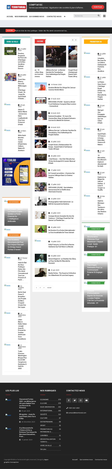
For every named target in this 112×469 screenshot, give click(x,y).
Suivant (49, 287)
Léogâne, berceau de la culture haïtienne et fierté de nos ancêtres (102, 64)
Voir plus (98, 7)
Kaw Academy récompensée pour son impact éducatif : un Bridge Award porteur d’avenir (16, 245)
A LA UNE (50, 403)
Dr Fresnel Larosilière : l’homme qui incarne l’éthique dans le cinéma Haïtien (61, 175)
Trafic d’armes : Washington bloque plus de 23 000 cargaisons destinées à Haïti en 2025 (22, 359)
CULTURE (50, 418)
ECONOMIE (50, 399)
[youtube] (86, 400)
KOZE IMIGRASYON (50, 407)
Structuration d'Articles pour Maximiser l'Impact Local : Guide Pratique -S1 (95, 242)
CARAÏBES (50, 435)
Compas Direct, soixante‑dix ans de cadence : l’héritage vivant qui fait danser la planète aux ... (61, 218)
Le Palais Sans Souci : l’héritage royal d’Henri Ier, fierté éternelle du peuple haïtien (102, 90)
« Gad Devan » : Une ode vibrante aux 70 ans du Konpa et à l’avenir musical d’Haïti (61, 161)
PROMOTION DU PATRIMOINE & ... (50, 430)
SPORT (50, 425)
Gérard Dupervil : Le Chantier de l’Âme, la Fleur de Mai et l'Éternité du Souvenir (62, 261)
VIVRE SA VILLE (50, 445)
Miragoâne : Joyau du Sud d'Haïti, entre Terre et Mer (27, 416)
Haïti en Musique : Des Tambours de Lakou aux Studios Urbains (102, 207)
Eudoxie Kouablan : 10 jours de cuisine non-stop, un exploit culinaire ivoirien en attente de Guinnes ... (61, 118)
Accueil (10, 17)
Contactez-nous (54, 17)
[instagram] (80, 400)
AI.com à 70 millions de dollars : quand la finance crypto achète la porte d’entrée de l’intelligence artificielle (16, 214)
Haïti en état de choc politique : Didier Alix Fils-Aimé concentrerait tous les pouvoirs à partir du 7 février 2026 (56, 31)
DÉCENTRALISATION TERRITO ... (50, 440)
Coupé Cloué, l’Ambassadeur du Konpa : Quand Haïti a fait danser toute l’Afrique (60, 147)
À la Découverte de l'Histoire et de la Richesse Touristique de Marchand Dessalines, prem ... (28, 432)
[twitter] (74, 400)
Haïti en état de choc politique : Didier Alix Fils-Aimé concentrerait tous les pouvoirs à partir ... (23, 271)
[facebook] (68, 400)
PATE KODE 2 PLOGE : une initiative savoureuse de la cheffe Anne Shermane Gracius (60, 190)
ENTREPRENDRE (50, 422)
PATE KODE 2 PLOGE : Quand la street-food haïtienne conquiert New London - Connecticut (62, 104)
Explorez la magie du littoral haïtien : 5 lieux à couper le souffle (102, 183)
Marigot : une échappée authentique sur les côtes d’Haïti (102, 116)
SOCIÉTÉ (50, 414)
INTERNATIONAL (50, 410)
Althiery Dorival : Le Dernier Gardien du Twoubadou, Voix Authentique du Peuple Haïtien (62, 133)
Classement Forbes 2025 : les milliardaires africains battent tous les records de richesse (27, 403)
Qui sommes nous (36, 17)
